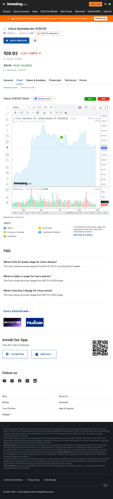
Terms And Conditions (13, 480)
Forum (83, 80)
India (35, 11)
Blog (4, 396)
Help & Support (66, 408)
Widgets (6, 414)
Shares (6, 11)
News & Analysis (36, 80)
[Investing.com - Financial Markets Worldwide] (17, 4)
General (8, 80)
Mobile (5, 402)
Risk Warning (50, 480)
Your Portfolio (9, 408)
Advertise (63, 402)
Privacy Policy (34, 480)
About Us (63, 396)
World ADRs (94, 11)
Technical (70, 80)
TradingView (19, 217)
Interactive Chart (28, 87)
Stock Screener (21, 11)
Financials (55, 80)
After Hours (66, 11)
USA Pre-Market (48, 11)
